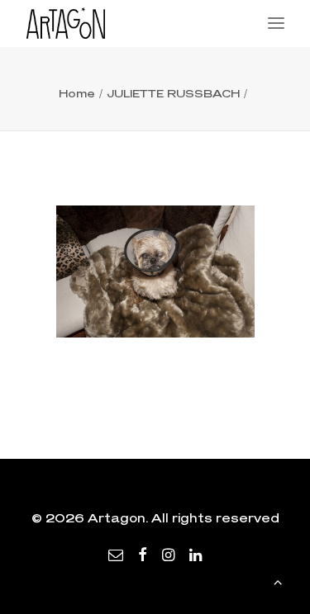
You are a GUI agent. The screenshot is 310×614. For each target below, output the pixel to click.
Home (77, 93)
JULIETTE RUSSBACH (173, 93)
